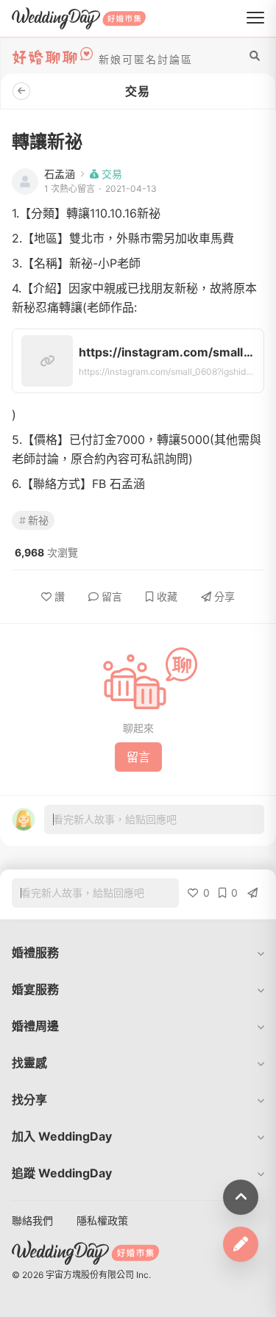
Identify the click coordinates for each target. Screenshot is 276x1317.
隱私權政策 (102, 1220)
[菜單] (255, 18)
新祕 (38, 520)
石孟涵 (59, 174)
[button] (138, 952)
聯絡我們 (32, 1220)
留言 (112, 596)
